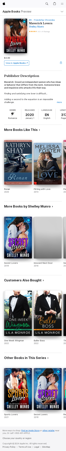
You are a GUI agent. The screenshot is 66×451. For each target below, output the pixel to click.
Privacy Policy (9, 447)
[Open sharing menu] (61, 63)
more (59, 102)
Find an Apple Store (30, 430)
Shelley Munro (36, 26)
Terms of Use (24, 447)
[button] (47, 4)
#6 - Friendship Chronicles (42, 20)
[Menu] (62, 4)
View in (16, 63)
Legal (36, 447)
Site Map (46, 447)
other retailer (48, 430)
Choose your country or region (17, 438)
